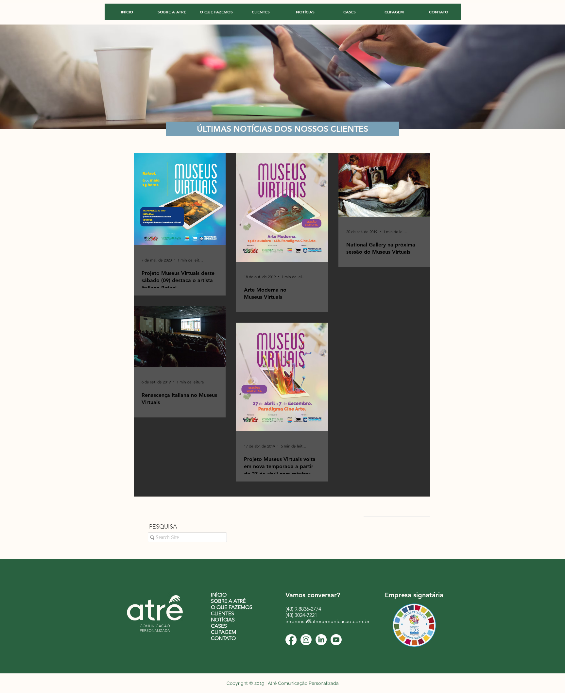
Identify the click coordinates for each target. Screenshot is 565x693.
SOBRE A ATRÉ (228, 601)
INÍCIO (219, 595)
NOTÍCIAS (223, 620)
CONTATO (223, 638)
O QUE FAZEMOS (231, 607)
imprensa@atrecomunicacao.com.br (327, 621)
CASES (219, 626)
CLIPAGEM (223, 632)
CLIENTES (222, 613)
